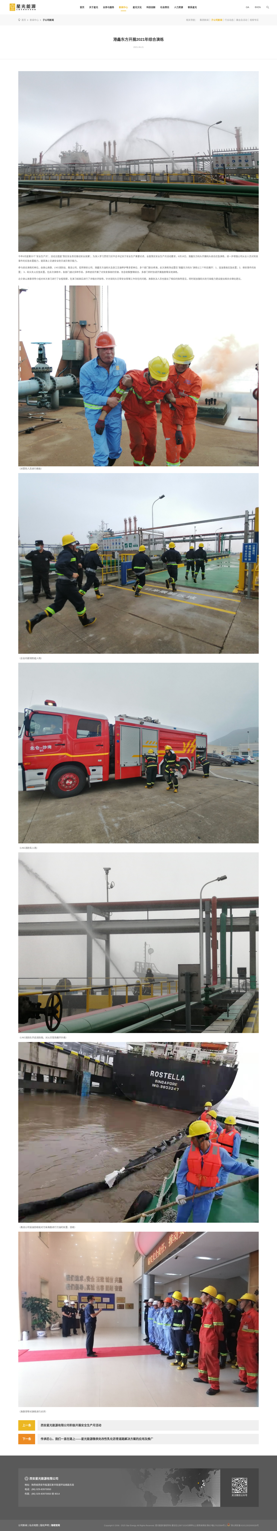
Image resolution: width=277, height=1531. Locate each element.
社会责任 (164, 7)
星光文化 (137, 7)
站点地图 (33, 1525)
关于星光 (93, 7)
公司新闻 (22, 1525)
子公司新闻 (216, 20)
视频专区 (254, 20)
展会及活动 (241, 20)
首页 (82, 7)
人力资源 (178, 7)
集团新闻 (204, 20)
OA (247, 7)
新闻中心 (123, 7)
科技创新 (151, 7)
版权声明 (44, 1525)
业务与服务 (108, 7)
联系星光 (192, 7)
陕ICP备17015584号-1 (217, 1525)
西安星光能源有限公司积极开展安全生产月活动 (71, 1425)
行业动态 (229, 20)
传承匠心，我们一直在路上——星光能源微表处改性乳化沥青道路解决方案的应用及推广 (97, 1439)
